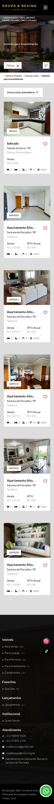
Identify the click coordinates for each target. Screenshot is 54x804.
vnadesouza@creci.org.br (20, 753)
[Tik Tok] (46, 652)
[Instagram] (46, 642)
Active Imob (32, 790)
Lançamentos (14, 704)
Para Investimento (17, 666)
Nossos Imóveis (14, 75)
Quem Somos (12, 720)
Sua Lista (12, 688)
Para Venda (14, 646)
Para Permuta (15, 659)
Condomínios (15, 672)
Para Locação (14, 653)
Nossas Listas (32, 75)
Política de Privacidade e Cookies (19, 794)
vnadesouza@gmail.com (19, 746)
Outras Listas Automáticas (21, 92)
